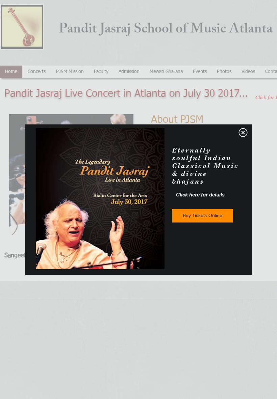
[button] (243, 132)
